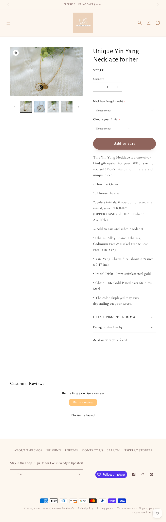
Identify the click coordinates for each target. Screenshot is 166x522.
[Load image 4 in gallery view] (67, 107)
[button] (8, 22)
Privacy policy (105, 508)
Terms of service (126, 508)
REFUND (71, 450)
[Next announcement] (157, 4)
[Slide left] (14, 106)
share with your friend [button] (112, 340)
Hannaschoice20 (42, 508)
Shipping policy (147, 508)
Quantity (98, 79)
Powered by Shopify (63, 508)
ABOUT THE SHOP (28, 450)
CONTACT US (92, 450)
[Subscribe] (78, 474)
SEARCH (113, 450)
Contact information (145, 512)
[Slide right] (78, 106)
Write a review (83, 402)
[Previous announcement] (8, 4)
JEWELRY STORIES (138, 450)
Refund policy (85, 508)
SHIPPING (53, 450)
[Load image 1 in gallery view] (26, 107)
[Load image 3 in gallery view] (53, 107)
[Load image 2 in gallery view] (40, 107)
